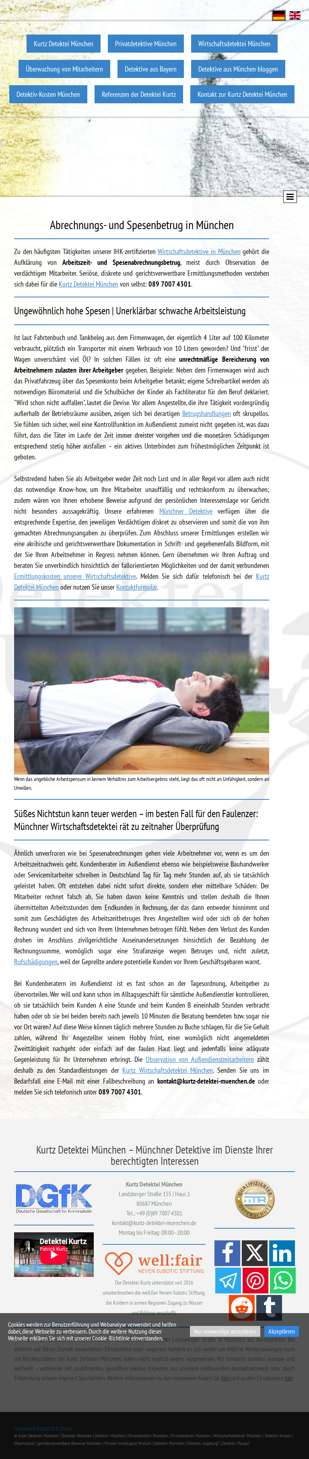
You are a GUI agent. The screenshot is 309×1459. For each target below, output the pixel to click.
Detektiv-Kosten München (48, 94)
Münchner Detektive (185, 511)
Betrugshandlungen (206, 413)
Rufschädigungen (36, 961)
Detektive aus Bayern (151, 69)
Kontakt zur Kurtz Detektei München (242, 94)
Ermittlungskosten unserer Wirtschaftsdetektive (75, 576)
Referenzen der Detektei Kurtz (139, 94)
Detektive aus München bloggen (238, 69)
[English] (295, 14)
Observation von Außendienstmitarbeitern (200, 1059)
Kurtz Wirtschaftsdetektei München (167, 1070)
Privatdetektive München (146, 43)
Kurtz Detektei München (63, 43)
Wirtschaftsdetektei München (234, 43)
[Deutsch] (279, 14)
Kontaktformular (136, 587)
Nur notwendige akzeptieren (225, 1331)
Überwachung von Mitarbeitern (64, 69)
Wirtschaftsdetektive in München (199, 251)
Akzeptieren (281, 1331)
